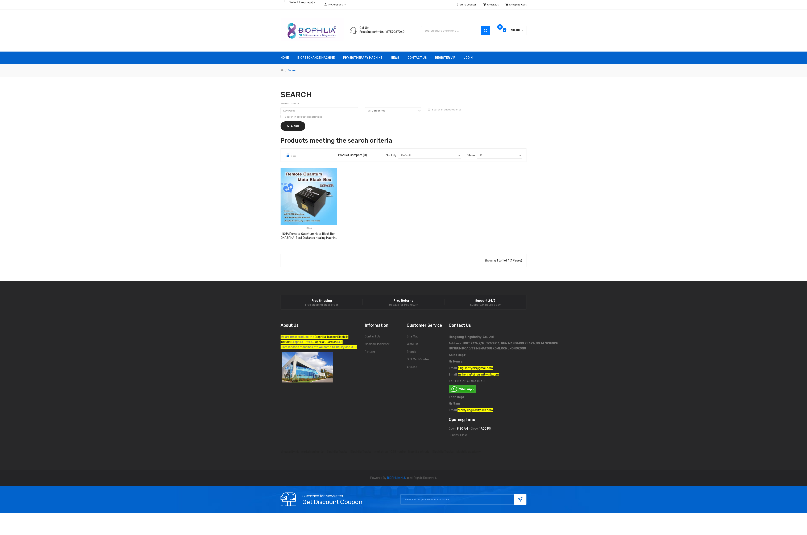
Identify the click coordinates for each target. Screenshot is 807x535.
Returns (370, 352)
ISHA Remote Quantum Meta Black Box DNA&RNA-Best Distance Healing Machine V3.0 (309, 236)
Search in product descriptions (303, 116)
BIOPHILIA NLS (396, 478)
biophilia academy (468, 452)
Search (292, 70)
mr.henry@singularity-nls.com (478, 374)
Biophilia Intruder (419, 452)
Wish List (412, 344)
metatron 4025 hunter (390, 452)
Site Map (412, 336)
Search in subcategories (447, 109)
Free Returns (403, 300)
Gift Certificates (418, 359)
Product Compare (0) (352, 155)
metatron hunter (312, 452)
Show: (471, 155)
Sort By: (391, 155)
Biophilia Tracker (326, 337)
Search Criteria (290, 103)
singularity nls (290, 452)
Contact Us (372, 336)
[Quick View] (309, 196)
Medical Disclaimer (377, 344)
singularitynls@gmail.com (475, 368)
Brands (411, 352)
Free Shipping (321, 300)
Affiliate (412, 367)
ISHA (309, 228)
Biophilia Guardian (325, 342)
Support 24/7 (485, 300)
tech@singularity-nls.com (475, 410)
